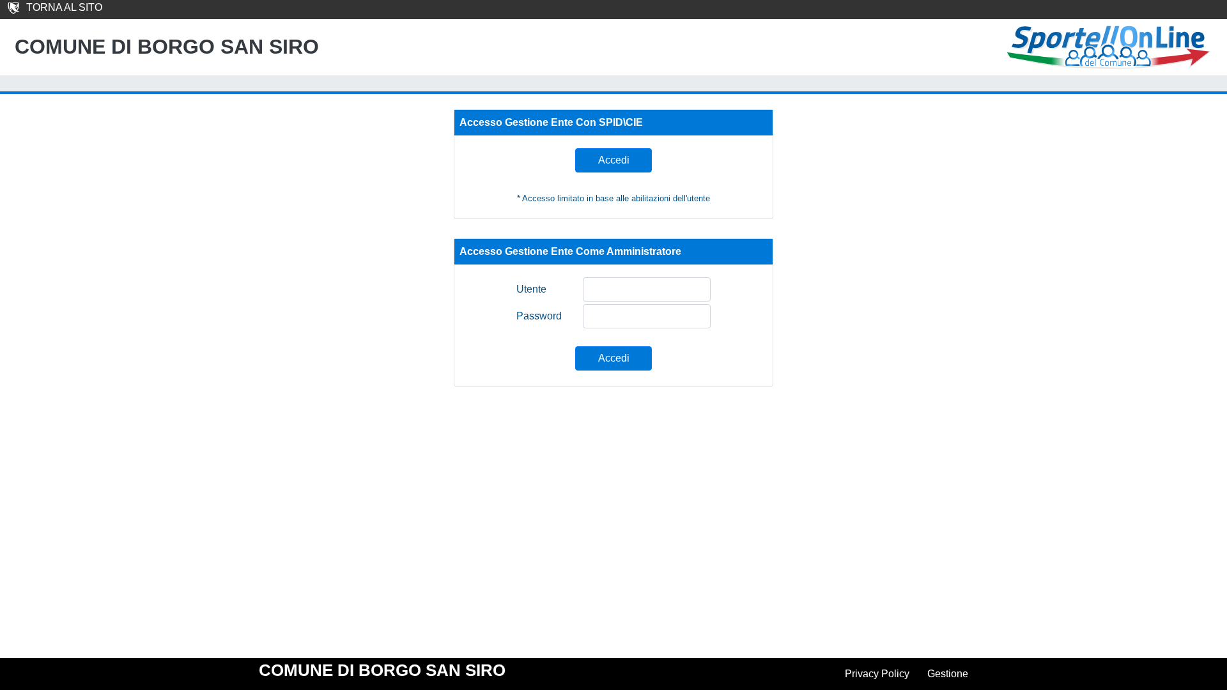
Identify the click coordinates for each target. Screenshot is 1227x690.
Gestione (947, 673)
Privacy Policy (877, 673)
